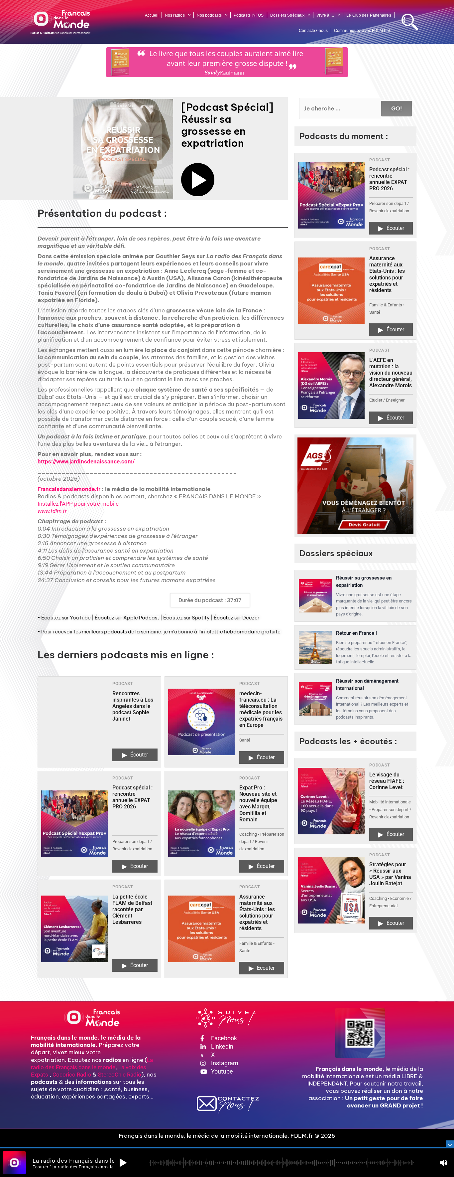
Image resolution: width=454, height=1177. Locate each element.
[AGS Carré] (355, 485)
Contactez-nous (313, 30)
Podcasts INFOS (249, 15)
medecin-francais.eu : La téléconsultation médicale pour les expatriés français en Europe (261, 709)
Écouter (135, 755)
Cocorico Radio (72, 1074)
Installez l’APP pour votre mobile (78, 503)
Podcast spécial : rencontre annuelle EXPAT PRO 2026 (132, 797)
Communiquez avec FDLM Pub (363, 30)
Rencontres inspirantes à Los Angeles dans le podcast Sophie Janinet (132, 706)
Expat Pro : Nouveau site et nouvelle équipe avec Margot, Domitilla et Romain (258, 803)
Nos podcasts (209, 15)
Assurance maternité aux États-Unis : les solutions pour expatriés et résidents (257, 913)
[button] (197, 179)
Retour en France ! (356, 633)
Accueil (152, 15)
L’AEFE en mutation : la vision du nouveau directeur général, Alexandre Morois (390, 373)
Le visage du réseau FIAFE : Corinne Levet (386, 780)
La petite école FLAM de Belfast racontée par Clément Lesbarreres (132, 909)
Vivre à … (325, 15)
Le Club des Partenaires (368, 15)
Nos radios (175, 15)
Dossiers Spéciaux (287, 15)
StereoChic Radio (119, 1074)
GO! (396, 108)
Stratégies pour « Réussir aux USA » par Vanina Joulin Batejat (390, 874)
